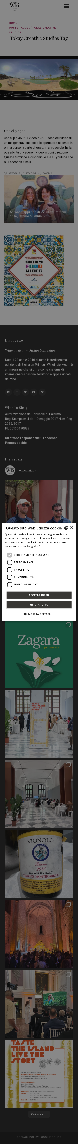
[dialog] (39, 572)
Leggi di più (34, 546)
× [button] (71, 527)
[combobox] (66, 528)
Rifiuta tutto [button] (38, 604)
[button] (38, 613)
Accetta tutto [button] (39, 595)
